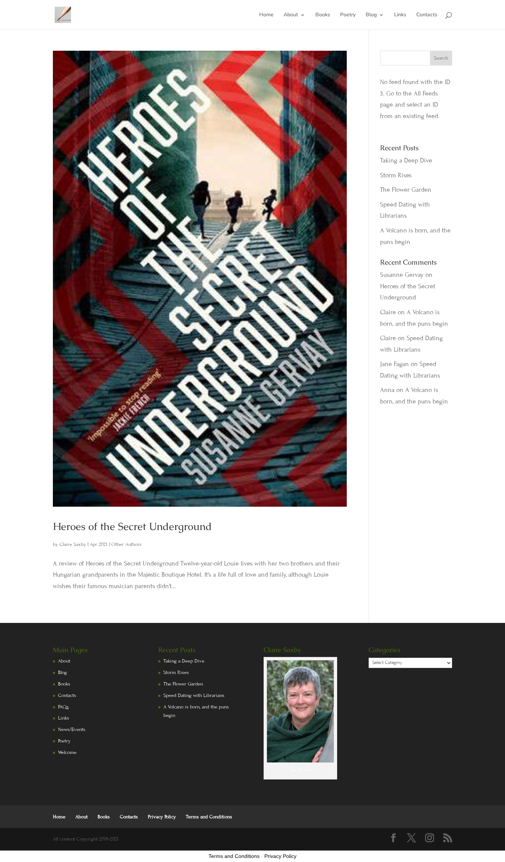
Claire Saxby (73, 544)
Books (322, 15)
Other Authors (126, 544)
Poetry (348, 15)
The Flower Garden (405, 190)
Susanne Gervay (402, 275)
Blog (371, 15)
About (291, 15)
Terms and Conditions (209, 817)
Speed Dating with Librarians (193, 695)
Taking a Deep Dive (406, 160)
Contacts (426, 15)
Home (266, 15)
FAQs (63, 707)
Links (400, 15)
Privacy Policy (162, 817)
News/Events (71, 729)
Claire (388, 312)
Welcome (67, 752)
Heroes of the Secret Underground (132, 526)
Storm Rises (395, 175)
